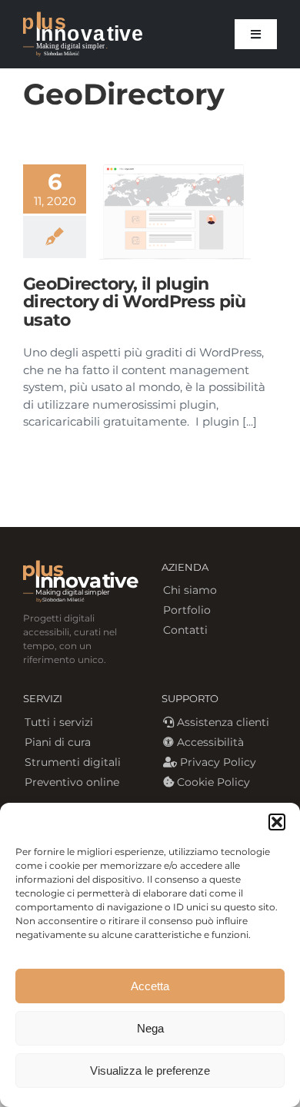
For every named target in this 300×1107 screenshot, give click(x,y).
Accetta (150, 986)
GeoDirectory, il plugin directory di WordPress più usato (134, 301)
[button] (277, 822)
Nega (150, 1028)
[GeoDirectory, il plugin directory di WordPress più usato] (175, 212)
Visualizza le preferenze (150, 1070)
